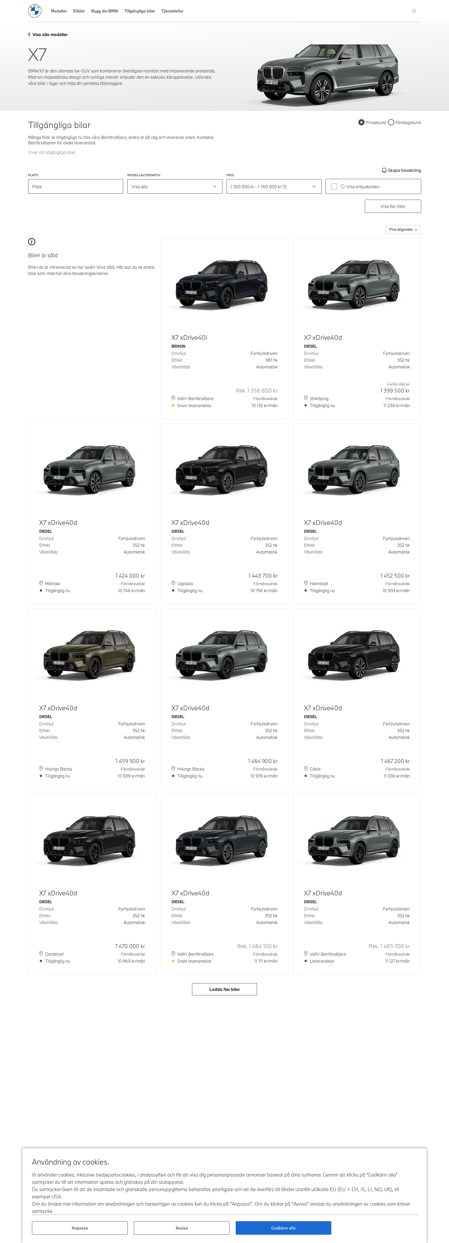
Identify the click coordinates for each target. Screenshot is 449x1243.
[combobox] (174, 186)
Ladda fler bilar (224, 989)
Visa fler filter (393, 206)
